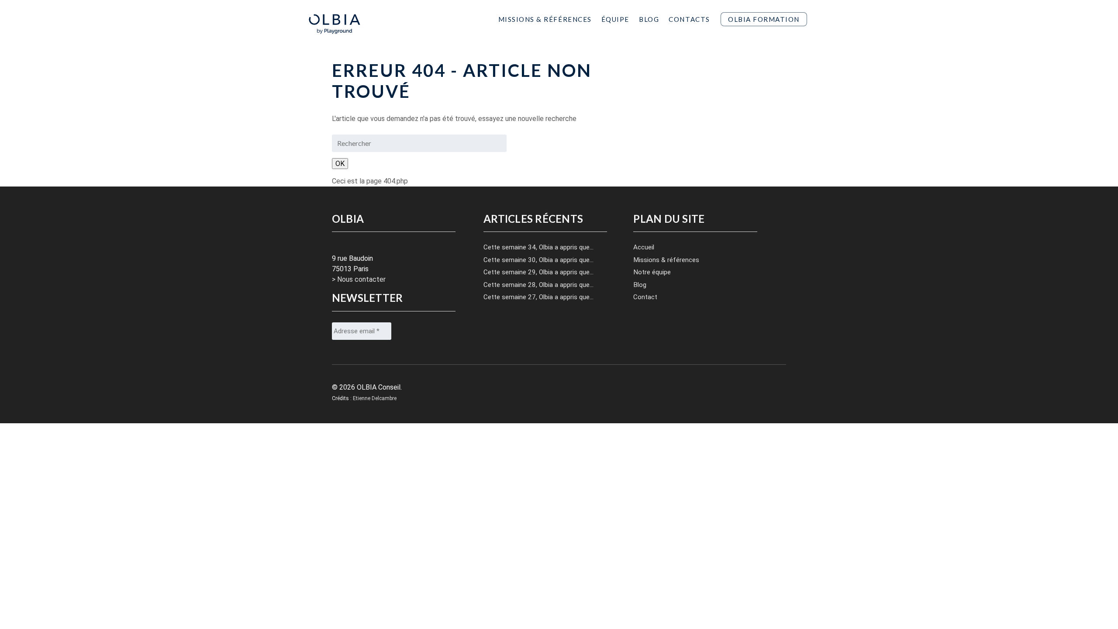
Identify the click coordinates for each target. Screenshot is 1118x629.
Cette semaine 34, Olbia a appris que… (538, 247)
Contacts (689, 19)
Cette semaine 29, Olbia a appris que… (538, 272)
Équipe (615, 19)
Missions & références (666, 260)
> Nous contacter (359, 279)
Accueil (643, 247)
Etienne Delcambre (375, 398)
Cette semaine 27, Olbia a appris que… (538, 297)
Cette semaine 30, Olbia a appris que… (538, 260)
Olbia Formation (764, 19)
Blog (649, 19)
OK (340, 163)
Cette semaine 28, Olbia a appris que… (538, 285)
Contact (645, 297)
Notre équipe (652, 272)
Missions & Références (545, 19)
